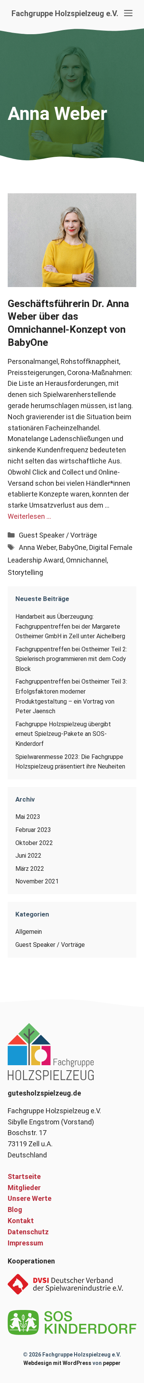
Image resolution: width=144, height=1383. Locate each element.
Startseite (24, 1176)
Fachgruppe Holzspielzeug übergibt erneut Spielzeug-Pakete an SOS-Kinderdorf (63, 734)
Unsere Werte (29, 1198)
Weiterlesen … (29, 516)
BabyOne (72, 547)
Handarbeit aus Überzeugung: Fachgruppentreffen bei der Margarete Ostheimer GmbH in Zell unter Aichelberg (70, 626)
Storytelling (25, 572)
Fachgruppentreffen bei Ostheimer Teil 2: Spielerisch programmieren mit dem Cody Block (71, 659)
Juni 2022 (28, 855)
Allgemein (28, 931)
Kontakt (21, 1221)
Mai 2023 (27, 816)
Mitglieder (24, 1188)
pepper (112, 1363)
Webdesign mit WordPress (57, 1363)
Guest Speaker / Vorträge (58, 535)
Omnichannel (86, 560)
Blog (15, 1209)
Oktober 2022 (34, 843)
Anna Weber (37, 547)
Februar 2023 (33, 829)
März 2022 (29, 868)
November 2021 (37, 881)
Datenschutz (28, 1232)
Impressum (25, 1243)
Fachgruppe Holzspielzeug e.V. (65, 13)
